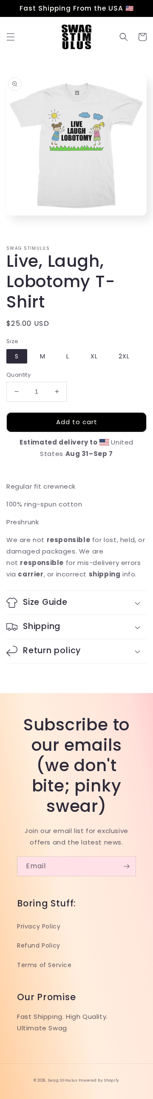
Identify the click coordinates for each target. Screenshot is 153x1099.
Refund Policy (38, 945)
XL (94, 356)
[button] (10, 37)
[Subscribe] (126, 866)
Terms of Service (44, 965)
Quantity (18, 375)
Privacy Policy (38, 926)
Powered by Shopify (99, 1080)
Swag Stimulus (62, 1080)
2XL (124, 356)
